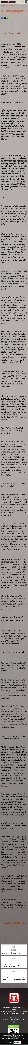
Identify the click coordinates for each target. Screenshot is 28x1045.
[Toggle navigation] (26, 2)
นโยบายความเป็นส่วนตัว (19, 1038)
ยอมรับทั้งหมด (17, 1042)
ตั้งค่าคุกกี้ (10, 1042)
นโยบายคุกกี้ (7, 1039)
